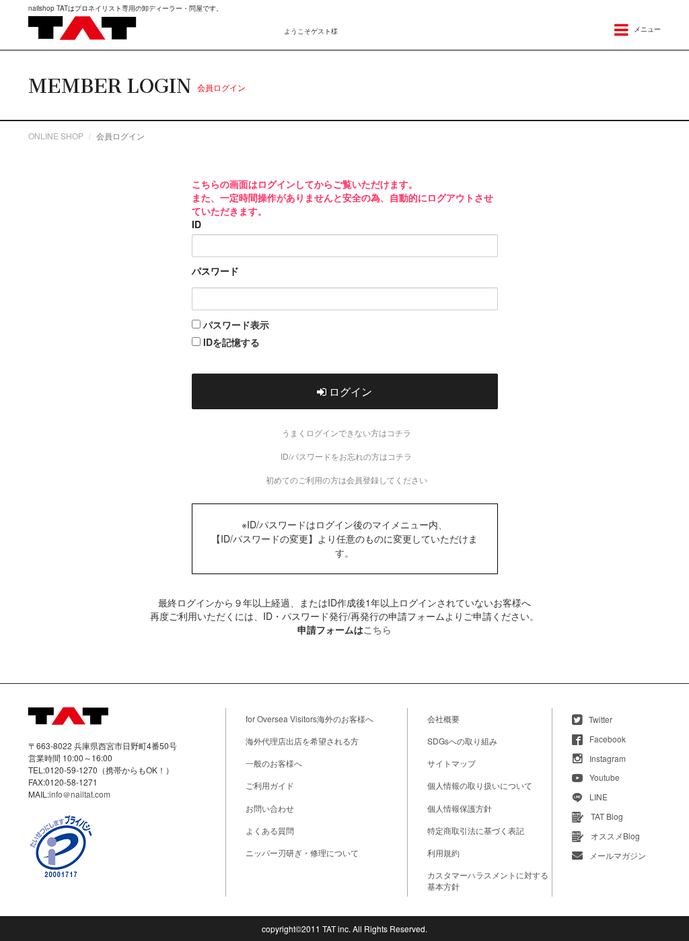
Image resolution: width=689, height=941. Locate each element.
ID (196, 224)
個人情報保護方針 (459, 808)
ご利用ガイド (270, 785)
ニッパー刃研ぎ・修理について (302, 852)
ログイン (349, 391)
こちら (377, 629)
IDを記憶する (230, 342)
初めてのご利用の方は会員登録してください (346, 479)
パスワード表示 (235, 324)
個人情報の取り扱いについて (479, 785)
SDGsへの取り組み (462, 740)
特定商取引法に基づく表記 (475, 830)
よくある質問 (270, 830)
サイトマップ (451, 763)
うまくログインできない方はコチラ (346, 432)
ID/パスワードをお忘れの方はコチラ (346, 456)
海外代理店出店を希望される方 (302, 740)
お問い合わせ (270, 808)
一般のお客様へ (274, 763)
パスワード (215, 270)
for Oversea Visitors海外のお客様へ (309, 718)
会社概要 (443, 718)
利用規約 (443, 852)
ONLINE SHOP (55, 135)
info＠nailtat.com (79, 794)
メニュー (646, 29)
